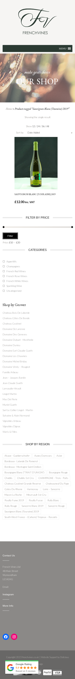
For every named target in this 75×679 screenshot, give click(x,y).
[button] (62, 48)
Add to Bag (37, 180)
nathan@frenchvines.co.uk (23, 586)
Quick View (37, 147)
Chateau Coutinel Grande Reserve (23, 483)
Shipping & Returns (13, 615)
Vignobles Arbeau (12, 420)
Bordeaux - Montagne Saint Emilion (23, 466)
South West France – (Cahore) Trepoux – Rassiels (31, 517)
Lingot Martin (10, 393)
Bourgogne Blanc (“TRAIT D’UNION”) (24, 472)
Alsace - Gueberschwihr (17, 455)
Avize (59, 455)
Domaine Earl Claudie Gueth (18, 350)
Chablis (8, 477)
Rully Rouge (11, 505)
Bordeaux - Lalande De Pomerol (21, 461)
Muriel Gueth (10, 404)
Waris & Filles (10, 431)
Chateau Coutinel (12, 323)
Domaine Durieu (11, 345)
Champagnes (13, 266)
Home (9, 109)
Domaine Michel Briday (15, 361)
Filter (10, 235)
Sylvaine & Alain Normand (16, 415)
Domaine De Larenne (14, 328)
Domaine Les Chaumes (15, 356)
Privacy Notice (10, 623)
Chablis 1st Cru (25, 477)
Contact (7, 627)
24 (38, 126)
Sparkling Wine (14, 285)
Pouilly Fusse (36, 500)
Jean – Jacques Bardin (14, 377)
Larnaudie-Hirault (12, 388)
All (47, 126)
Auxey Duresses (43, 455)
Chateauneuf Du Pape (57, 483)
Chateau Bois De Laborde (16, 312)
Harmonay (32, 489)
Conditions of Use (12, 619)
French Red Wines (16, 271)
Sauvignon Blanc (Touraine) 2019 (22, 511)
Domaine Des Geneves (15, 334)
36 (43, 126)
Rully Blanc (53, 500)
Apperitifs (11, 261)
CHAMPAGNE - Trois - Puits (53, 477)
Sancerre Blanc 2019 (32, 505)
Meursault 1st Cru (36, 494)
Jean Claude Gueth (13, 383)
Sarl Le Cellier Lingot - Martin (18, 410)
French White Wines (17, 280)
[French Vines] (37, 21)
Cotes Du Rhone (13, 489)
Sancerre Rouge (56, 505)
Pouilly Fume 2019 (14, 500)
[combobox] (43, 132)
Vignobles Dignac (11, 426)
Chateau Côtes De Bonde (16, 318)
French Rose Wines (16, 276)
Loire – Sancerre (51, 489)
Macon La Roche (13, 494)
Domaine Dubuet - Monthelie (18, 339)
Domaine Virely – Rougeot (16, 366)
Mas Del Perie (10, 399)
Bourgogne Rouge (58, 472)
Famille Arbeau (10, 372)
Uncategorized (13, 290)
